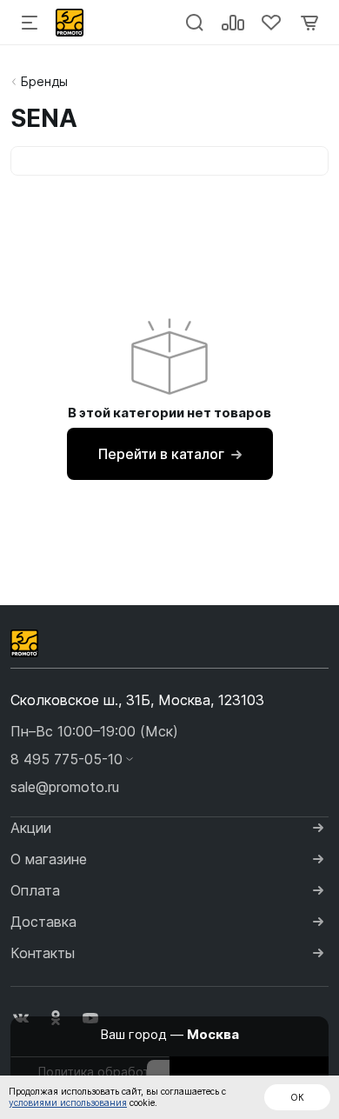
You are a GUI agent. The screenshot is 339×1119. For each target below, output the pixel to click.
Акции (30, 827)
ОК (297, 1097)
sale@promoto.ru (64, 787)
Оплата (35, 890)
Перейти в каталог (161, 454)
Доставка (43, 921)
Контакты (42, 953)
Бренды (44, 81)
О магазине (48, 859)
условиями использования (68, 1102)
